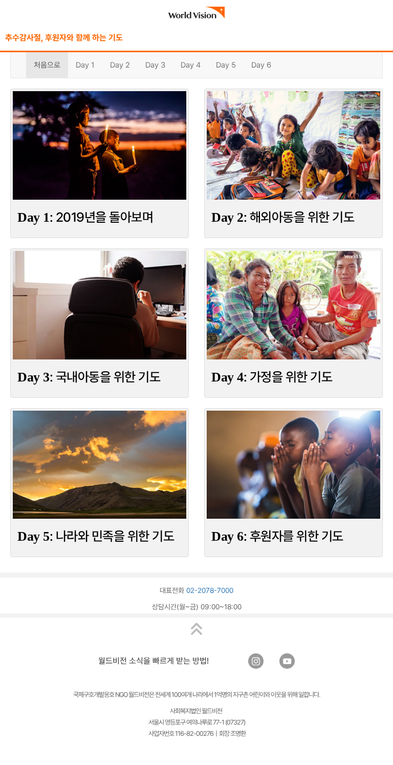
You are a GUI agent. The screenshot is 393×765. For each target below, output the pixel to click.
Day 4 (191, 65)
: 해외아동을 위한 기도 (282, 217)
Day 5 (226, 65)
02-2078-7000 (209, 590)
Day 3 (155, 65)
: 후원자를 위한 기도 (277, 536)
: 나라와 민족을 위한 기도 (95, 536)
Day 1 (85, 65)
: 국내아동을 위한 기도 (88, 377)
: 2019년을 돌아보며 (85, 217)
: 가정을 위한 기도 (271, 377)
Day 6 (261, 65)
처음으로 (47, 65)
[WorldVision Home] (196, 12)
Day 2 (120, 65)
